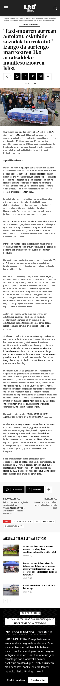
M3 (37, 522)
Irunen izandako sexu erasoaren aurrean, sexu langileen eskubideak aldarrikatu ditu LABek (39, 549)
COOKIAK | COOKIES (30, 613)
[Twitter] (32, 76)
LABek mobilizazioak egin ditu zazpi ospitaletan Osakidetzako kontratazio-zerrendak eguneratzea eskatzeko (15, 508)
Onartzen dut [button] (38, 680)
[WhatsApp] (17, 76)
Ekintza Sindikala (17, 19)
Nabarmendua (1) (13, 526)
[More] (48, 76)
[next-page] (11, 601)
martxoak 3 (48, 522)
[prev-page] (5, 601)
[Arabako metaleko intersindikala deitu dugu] (11, 589)
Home (6, 19)
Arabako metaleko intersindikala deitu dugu (39, 587)
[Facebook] (25, 76)
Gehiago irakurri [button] (33, 671)
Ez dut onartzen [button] (16, 680)
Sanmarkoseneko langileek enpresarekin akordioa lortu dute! (45, 505)
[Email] (40, 76)
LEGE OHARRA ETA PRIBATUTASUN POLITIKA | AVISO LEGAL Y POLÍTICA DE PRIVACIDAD (30, 621)
